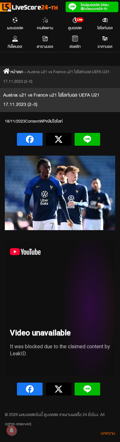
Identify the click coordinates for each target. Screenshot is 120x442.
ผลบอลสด (15, 28)
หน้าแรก (16, 71)
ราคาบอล (105, 46)
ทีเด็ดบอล (15, 46)
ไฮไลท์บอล (105, 28)
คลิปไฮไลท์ (54, 121)
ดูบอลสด (75, 24)
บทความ (108, 433)
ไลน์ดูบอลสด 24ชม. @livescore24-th (95, 7)
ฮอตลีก (75, 46)
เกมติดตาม (45, 28)
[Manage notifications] (11, 430)
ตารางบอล (45, 46)
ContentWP (35, 121)
